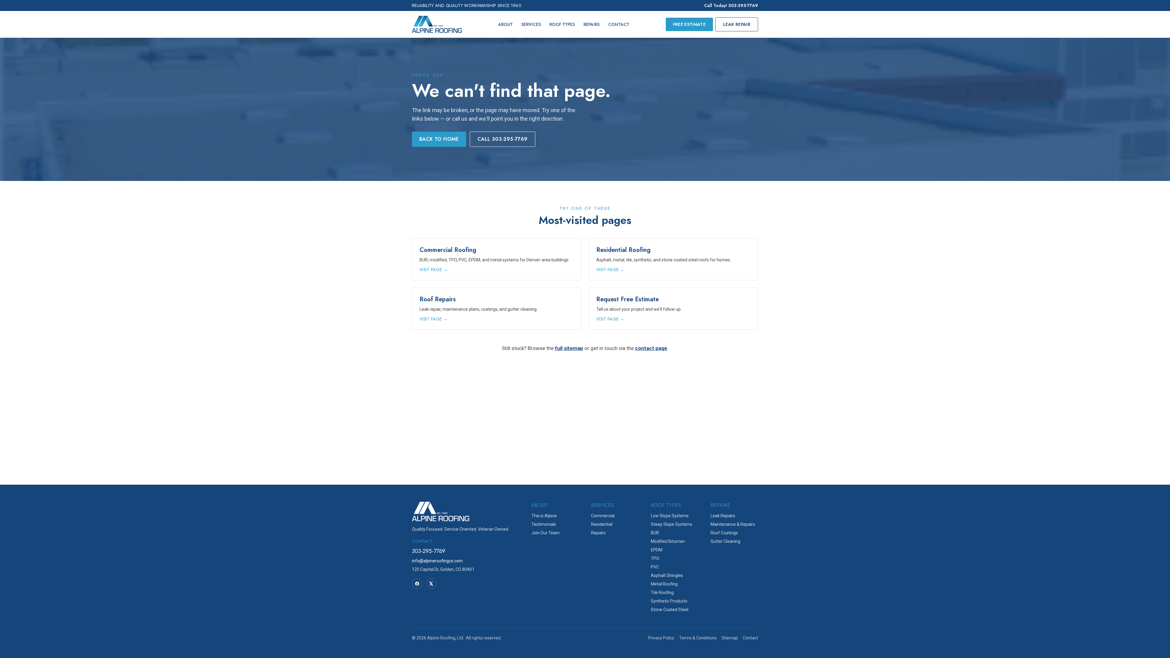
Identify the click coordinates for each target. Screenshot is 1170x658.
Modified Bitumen (668, 541)
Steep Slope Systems (671, 524)
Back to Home (439, 139)
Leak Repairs (723, 515)
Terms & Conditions (698, 637)
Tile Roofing (662, 592)
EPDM (656, 549)
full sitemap (569, 348)
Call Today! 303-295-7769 (731, 5)
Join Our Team (545, 532)
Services (531, 24)
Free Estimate (689, 24)
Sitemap (730, 637)
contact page (651, 348)
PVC (655, 566)
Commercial (603, 515)
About (505, 24)
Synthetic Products (669, 601)
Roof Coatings (724, 532)
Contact (618, 24)
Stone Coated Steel (669, 609)
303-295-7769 (428, 551)
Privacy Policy (661, 637)
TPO (655, 558)
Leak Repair (736, 24)
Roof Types (562, 24)
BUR (655, 532)
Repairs (591, 24)
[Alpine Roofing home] (437, 24)
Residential (601, 524)
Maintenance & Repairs (733, 524)
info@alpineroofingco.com (437, 560)
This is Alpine (544, 515)
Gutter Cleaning (725, 541)
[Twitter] (431, 583)
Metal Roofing (664, 584)
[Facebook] (417, 583)
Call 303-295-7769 (502, 139)
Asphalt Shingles (667, 575)
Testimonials (543, 524)
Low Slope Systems (670, 515)
